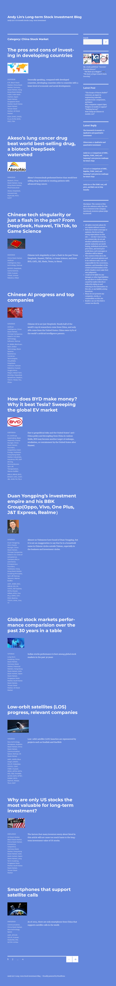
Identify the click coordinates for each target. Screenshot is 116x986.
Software (10, 341)
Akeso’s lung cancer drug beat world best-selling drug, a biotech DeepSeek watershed (41, 146)
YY (8, 603)
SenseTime (11, 377)
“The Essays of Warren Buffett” (96, 93)
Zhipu (9, 382)
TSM (13, 121)
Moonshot (18, 375)
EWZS (19, 116)
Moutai (15, 591)
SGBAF (10, 778)
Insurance (11, 459)
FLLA (9, 119)
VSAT (14, 783)
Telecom (10, 578)
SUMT (9, 198)
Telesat (16, 781)
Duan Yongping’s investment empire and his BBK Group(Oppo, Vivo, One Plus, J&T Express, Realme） (41, 504)
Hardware (17, 452)
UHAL (15, 600)
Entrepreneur (12, 564)
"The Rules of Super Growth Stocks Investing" (95, 75)
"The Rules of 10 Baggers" (93, 72)
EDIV (9, 116)
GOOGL (10, 766)
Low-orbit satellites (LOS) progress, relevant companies (42, 709)
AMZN (14, 759)
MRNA (9, 593)
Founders (10, 447)
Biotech (10, 180)
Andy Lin (86, 153)
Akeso (9, 191)
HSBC (9, 769)
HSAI (9, 273)
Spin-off (10, 466)
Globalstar (17, 764)
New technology (13, 742)
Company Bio (12, 559)
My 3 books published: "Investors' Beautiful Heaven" (94, 68)
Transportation (12, 469)
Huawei (15, 273)
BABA (12, 344)
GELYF (9, 764)
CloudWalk (11, 361)
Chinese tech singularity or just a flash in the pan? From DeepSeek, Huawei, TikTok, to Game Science (42, 223)
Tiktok (9, 275)
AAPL (9, 584)
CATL (15, 477)
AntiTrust (13, 436)
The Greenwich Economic (92, 130)
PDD (9, 598)
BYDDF (10, 268)
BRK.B (15, 474)
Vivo (19, 600)
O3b (12, 773)
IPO (16, 459)
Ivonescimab (12, 193)
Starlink (10, 781)
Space (9, 754)
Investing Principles (14, 573)
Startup (19, 265)
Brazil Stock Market (14, 839)
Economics (11, 844)
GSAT (16, 766)
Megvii (9, 373)
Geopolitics (11, 450)
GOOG (9, 588)
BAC (18, 584)
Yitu (19, 380)
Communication (13, 751)
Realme (14, 598)
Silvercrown (87, 142)
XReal (16, 278)
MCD (17, 195)
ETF (8, 83)
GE (17, 586)
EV (8, 436)
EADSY (15, 762)
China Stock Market (14, 258)
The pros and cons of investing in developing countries (40, 52)
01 (8, 344)
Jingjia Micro (12, 370)
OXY (18, 596)
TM (16, 479)
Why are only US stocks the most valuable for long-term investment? (40, 805)
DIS (14, 586)
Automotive (11, 438)
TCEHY (9, 380)
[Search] (106, 42)
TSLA (20, 479)
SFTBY (19, 776)
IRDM (9, 771)
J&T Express (17, 588)
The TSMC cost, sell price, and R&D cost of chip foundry (95, 187)
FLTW (14, 119)
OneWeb (18, 773)
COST (20, 477)
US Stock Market (13, 837)
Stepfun (19, 377)
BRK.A (9, 474)
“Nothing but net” (91, 109)
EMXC (14, 116)
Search (85, 38)
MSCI (9, 121)
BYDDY (10, 477)
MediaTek (11, 940)
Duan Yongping (13, 543)
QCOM (9, 776)
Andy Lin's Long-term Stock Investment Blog (44, 17)
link (101, 301)
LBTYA (14, 771)
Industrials (17, 457)
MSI (8, 773)
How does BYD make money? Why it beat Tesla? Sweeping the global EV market (42, 404)
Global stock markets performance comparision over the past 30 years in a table (41, 625)
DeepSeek (16, 191)
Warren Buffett (12, 471)
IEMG (19, 119)
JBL (8, 479)
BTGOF (14, 935)
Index (9, 94)
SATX (15, 776)
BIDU (9, 347)
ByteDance (11, 354)
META (9, 591)
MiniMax (10, 375)
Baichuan (18, 344)
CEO (9, 545)
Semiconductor (13, 464)
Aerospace (11, 744)
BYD (19, 474)
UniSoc (15, 942)
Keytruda (10, 195)
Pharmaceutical (13, 188)
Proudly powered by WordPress (54, 976)
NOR (12, 479)
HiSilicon (10, 366)
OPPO (13, 596)
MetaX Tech (17, 373)
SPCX (15, 778)
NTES (15, 593)
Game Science (12, 271)
